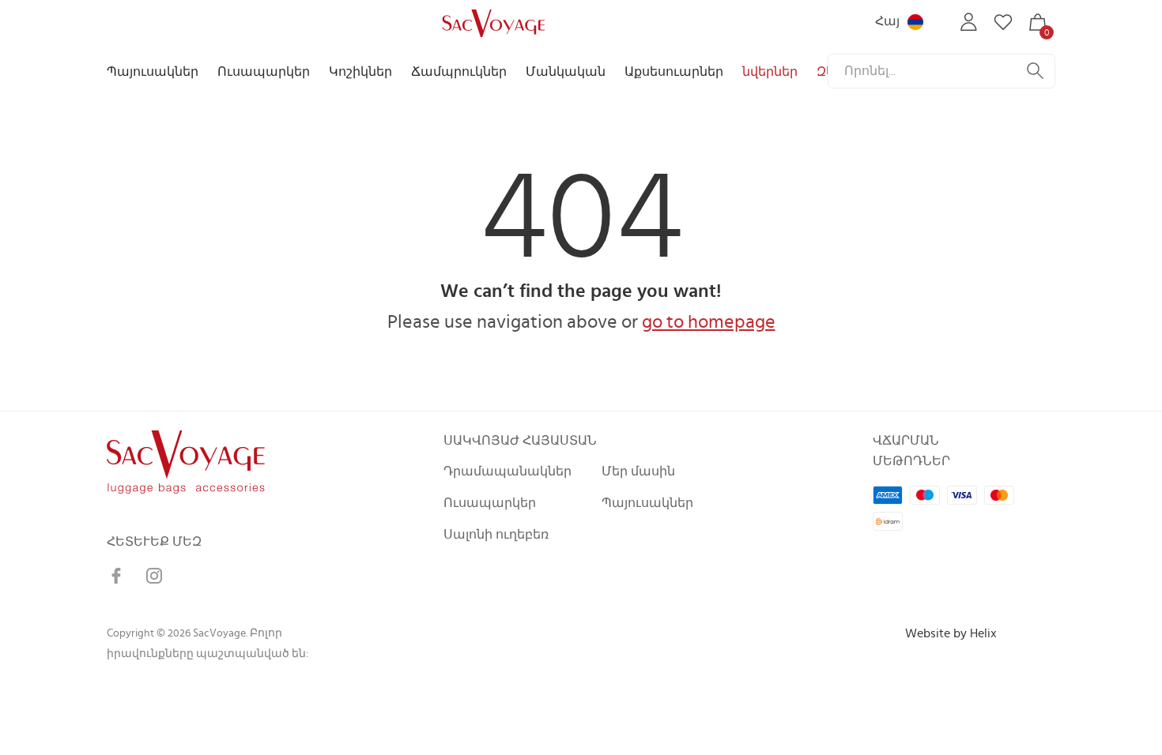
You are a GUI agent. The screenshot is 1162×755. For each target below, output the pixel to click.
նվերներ (770, 72)
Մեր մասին (638, 471)
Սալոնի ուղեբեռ (496, 534)
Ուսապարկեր (263, 72)
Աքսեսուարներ (673, 72)
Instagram (154, 575)
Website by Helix (951, 633)
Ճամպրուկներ (459, 72)
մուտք (968, 22)
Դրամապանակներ (507, 471)
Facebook (116, 575)
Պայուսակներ (152, 72)
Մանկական (566, 72)
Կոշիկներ (360, 72)
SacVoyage (491, 22)
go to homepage (708, 322)
